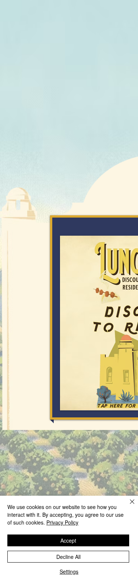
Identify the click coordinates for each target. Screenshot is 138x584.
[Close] (128, 506)
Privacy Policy (62, 522)
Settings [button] (69, 571)
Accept (68, 540)
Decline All (68, 556)
